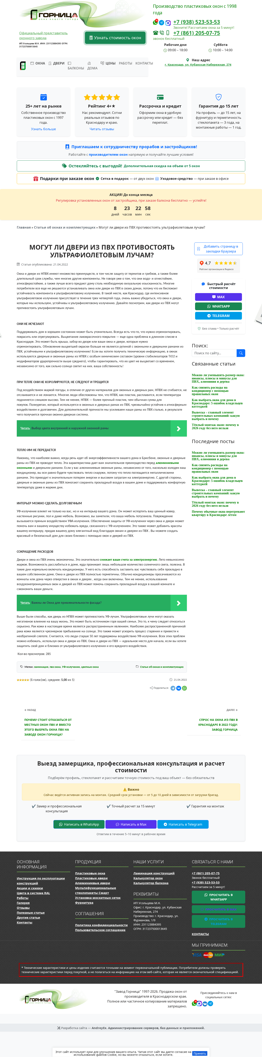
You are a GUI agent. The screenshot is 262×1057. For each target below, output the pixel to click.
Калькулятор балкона (150, 883)
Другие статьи (28, 917)
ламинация (41, 667)
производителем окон (109, 154)
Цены (110, 63)
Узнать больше (43, 129)
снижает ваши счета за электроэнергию (128, 559)
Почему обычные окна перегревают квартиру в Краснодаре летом (218, 513)
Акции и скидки (30, 888)
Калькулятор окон (148, 878)
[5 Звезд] (28, 680)
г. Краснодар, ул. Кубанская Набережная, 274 (198, 65)
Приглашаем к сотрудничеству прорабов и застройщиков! (134, 146)
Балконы (76, 68)
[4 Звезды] (25, 680)
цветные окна (90, 667)
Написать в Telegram (185, 824)
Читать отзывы (102, 129)
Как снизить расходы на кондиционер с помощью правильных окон (210, 391)
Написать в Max (133, 824)
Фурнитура (84, 902)
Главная (24, 227)
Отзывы (23, 908)
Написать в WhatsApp (81, 824)
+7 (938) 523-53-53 (196, 22)
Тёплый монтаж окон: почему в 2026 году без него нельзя (215, 426)
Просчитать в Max (220, 909)
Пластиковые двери (91, 878)
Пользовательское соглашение (100, 930)
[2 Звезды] (20, 680)
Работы (125, 63)
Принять (200, 1053)
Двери (58, 63)
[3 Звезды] (23, 680)
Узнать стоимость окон (117, 37)
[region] (131, 1052)
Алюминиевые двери (92, 883)
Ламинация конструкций (154, 873)
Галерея (23, 903)
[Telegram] (173, 688)
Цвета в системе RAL (33, 893)
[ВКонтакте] (178, 688)
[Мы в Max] (168, 23)
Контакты (144, 63)
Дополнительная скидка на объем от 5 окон (162, 166)
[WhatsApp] (184, 688)
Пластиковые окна (90, 873)
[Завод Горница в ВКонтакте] (204, 1003)
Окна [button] (40, 63)
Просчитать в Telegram (220, 921)
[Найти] (241, 353)
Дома (92, 68)
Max (221, 297)
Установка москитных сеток (98, 898)
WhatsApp (221, 306)
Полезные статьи (31, 912)
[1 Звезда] (18, 680)
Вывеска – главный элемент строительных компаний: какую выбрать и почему (216, 416)
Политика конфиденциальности (101, 925)
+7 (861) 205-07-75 (196, 33)
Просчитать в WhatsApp (220, 897)
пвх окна (55, 667)
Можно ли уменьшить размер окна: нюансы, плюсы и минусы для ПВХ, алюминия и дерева (218, 378)
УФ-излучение (71, 667)
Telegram (221, 315)
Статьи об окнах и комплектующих (64, 227)
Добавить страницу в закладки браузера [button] (221, 248)
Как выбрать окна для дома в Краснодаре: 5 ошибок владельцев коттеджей (217, 403)
